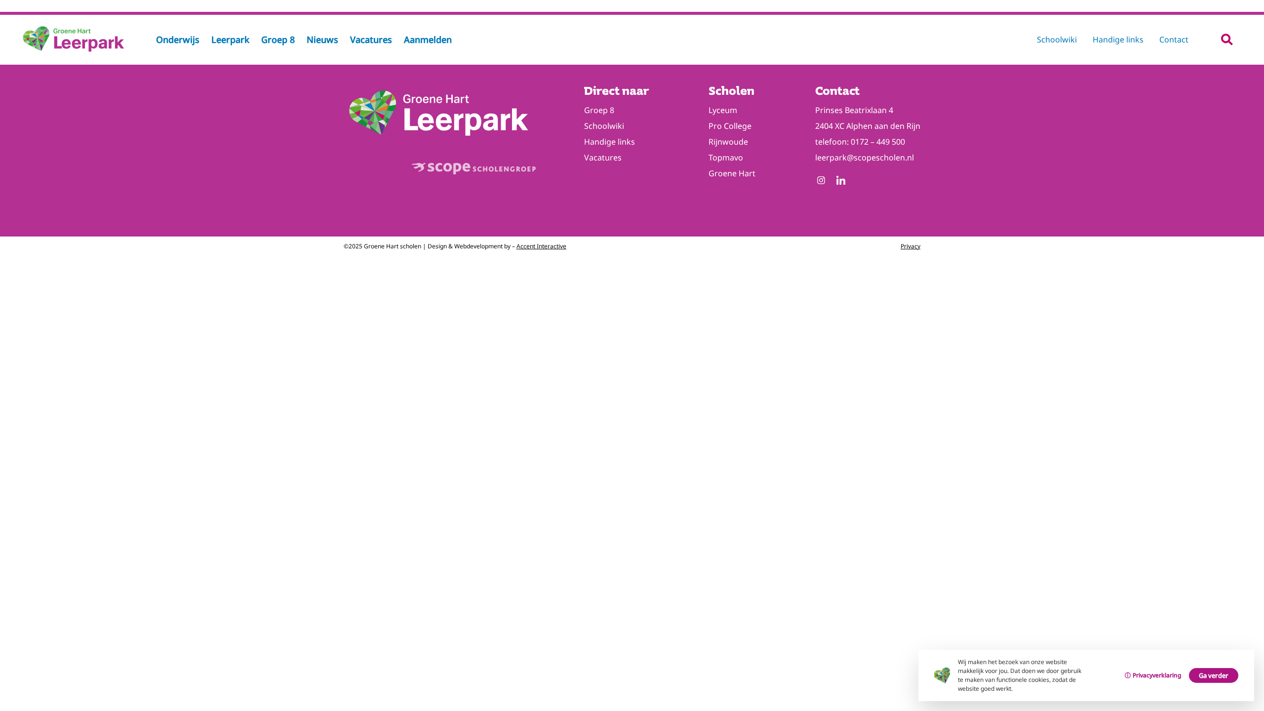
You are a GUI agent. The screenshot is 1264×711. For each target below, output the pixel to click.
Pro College (730, 125)
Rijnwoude (728, 141)
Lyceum (723, 110)
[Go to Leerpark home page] (74, 51)
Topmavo (726, 157)
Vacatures (603, 157)
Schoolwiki (1057, 39)
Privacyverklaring (1157, 675)
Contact (1173, 39)
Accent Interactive (541, 246)
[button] (1226, 39)
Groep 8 (599, 110)
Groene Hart (732, 173)
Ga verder (1213, 675)
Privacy (910, 246)
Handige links (1118, 39)
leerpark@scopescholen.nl (864, 157)
